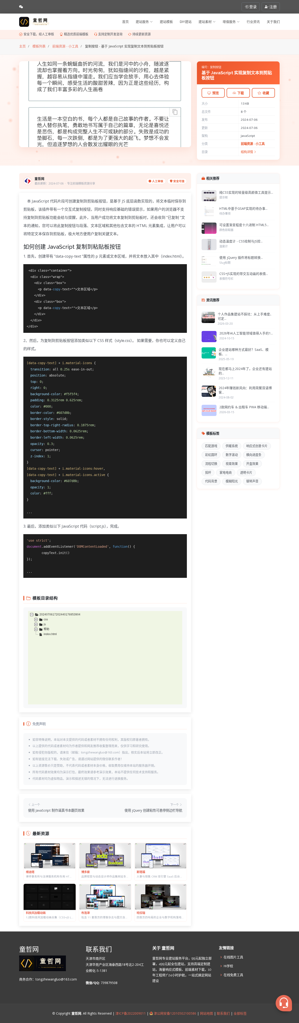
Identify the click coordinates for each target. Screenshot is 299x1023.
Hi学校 (228, 966)
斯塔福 (141, 872)
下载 (240, 93)
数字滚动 (232, 455)
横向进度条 (253, 455)
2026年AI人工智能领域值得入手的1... (246, 333)
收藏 (266, 93)
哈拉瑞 (141, 913)
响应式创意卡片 (256, 446)
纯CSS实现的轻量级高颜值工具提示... (246, 192)
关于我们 (273, 21)
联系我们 (223, 1013)
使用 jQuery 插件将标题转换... (241, 257)
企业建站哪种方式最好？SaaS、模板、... (244, 351)
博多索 (85, 872)
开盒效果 (252, 464)
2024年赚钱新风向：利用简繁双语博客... (245, 390)
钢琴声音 (252, 481)
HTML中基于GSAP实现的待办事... (243, 208)
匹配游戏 (211, 446)
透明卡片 (246, 472)
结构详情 (247, 152)
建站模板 (166, 21)
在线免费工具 (233, 975)
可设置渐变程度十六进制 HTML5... (244, 225)
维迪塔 (30, 872)
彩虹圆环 (211, 455)
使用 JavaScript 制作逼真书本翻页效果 (56, 810)
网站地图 (206, 1013)
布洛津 (85, 913)
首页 (125, 21)
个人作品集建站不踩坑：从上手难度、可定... (245, 316)
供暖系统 (232, 446)
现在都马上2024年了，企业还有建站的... (245, 370)
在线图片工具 (233, 957)
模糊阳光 (232, 481)
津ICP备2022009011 (130, 1013)
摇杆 (208, 472)
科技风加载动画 (36, 913)
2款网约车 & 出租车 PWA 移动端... (244, 407)
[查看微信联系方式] (21, 7)
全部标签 (240, 1013)
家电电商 (226, 472)
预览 (215, 93)
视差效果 (232, 464)
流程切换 (211, 464)
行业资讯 (253, 21)
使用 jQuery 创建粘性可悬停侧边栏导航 (153, 810)
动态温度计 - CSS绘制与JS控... (241, 241)
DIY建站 (186, 21)
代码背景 (211, 481)
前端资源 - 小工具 (253, 144)
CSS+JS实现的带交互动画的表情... (243, 273)
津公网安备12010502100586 (174, 1013)
